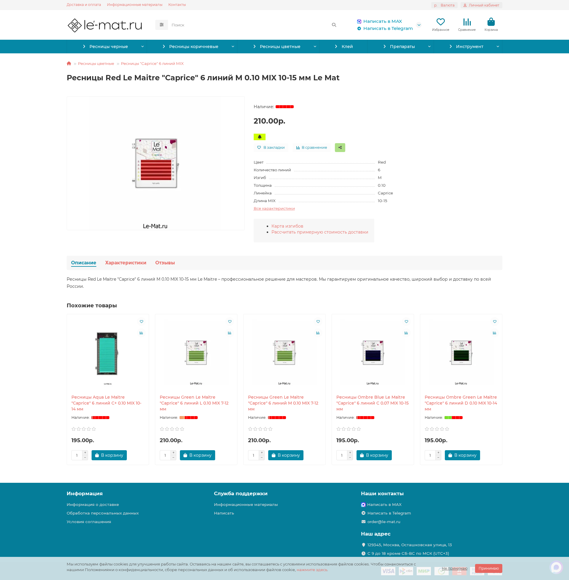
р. (444, 5)
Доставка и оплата (84, 4)
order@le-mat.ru (383, 521)
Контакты (177, 4)
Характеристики (125, 263)
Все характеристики (274, 208)
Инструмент (469, 46)
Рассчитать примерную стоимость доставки (319, 232)
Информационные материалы (134, 4)
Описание (83, 263)
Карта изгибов (287, 226)
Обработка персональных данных (103, 513)
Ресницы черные (108, 46)
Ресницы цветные (280, 46)
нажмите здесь (312, 569)
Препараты (402, 46)
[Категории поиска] (161, 25)
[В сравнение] (141, 332)
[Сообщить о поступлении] (260, 137)
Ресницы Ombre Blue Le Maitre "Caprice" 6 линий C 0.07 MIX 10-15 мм (372, 403)
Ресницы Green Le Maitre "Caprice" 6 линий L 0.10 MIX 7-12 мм (194, 403)
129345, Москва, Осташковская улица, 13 (409, 544)
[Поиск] (334, 25)
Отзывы (165, 263)
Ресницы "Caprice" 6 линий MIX (152, 63)
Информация (85, 493)
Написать (224, 513)
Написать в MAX (382, 21)
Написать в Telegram (388, 28)
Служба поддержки (241, 493)
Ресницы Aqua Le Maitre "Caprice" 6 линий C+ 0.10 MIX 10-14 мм (106, 403)
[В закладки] (141, 321)
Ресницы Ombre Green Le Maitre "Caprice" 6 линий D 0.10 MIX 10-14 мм (461, 403)
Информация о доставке (93, 504)
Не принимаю (454, 568)
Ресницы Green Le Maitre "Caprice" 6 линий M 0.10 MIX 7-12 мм (283, 403)
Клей (347, 46)
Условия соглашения (89, 521)
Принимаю (489, 568)
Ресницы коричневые (193, 46)
